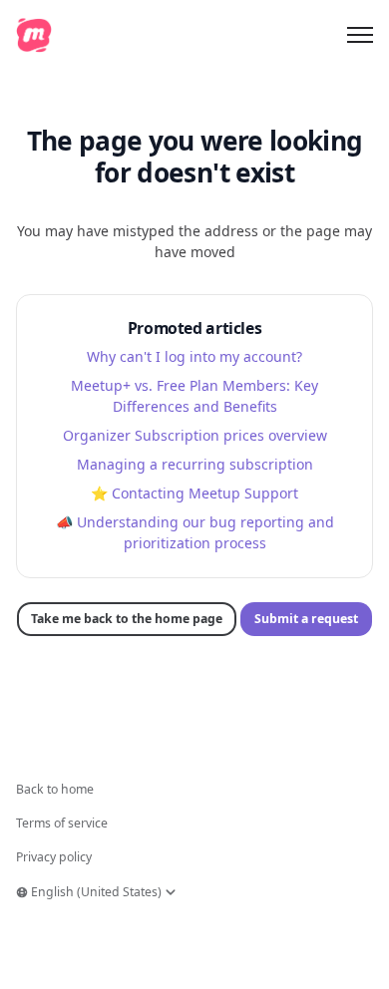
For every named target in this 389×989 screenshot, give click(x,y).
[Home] (34, 35)
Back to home (55, 789)
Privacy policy (54, 856)
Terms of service (62, 823)
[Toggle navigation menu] (360, 35)
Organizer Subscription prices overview (195, 435)
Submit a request (306, 618)
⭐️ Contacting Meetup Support (194, 493)
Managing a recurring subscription (195, 464)
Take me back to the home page (126, 618)
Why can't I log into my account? (194, 356)
